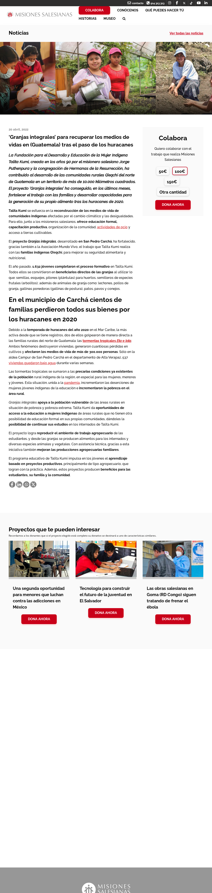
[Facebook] (12, 484)
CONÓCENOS (127, 10)
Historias (87, 19)
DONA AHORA (39, 619)
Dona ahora (173, 205)
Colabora (94, 10)
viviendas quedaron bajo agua (32, 363)
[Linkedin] (19, 484)
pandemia (72, 383)
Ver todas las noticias (186, 33)
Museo (110, 19)
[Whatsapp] (26, 484)
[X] (33, 484)
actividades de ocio (112, 227)
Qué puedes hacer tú (164, 10)
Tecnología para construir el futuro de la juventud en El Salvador (106, 594)
